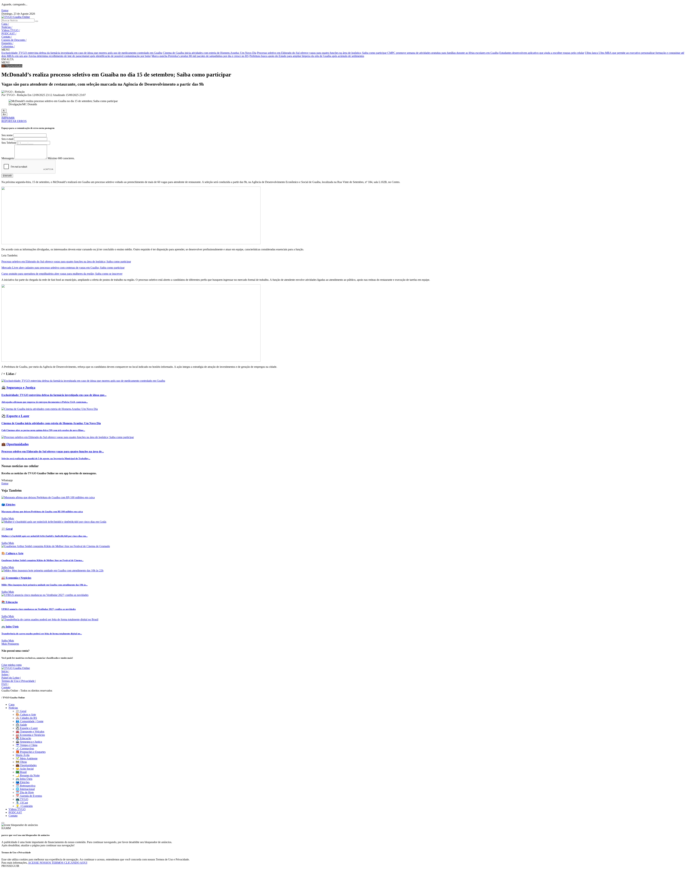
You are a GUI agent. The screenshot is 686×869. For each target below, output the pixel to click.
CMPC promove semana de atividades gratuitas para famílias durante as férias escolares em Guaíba (443, 52)
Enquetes (7, 43)
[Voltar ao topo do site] (2, 822)
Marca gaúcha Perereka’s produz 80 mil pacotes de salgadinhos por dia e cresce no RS (200, 56)
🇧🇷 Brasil (21, 772)
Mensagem (7, 158)
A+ (4, 114)
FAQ (4, 684)
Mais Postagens (10, 643)
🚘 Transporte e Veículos (30, 731)
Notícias (6, 27)
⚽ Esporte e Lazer (27, 728)
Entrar (4, 10)
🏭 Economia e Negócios (30, 734)
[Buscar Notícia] (36, 21)
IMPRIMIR (8, 117)
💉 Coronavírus (25, 748)
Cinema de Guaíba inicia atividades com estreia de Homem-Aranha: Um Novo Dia (209, 52)
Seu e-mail (7, 138)
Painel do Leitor (11, 677)
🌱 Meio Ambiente (27, 758)
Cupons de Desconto (13, 39)
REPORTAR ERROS (14, 121)
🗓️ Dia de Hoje (25, 792)
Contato (6, 36)
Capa (5, 23)
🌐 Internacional (25, 789)
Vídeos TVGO (10, 30)
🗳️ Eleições (22, 782)
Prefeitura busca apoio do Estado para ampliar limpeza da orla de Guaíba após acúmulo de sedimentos (306, 56)
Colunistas (8, 46)
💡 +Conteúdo (24, 806)
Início (5, 671)
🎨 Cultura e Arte (26, 714)
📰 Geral (21, 711)
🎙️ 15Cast (22, 802)
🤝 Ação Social (25, 768)
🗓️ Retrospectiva (25, 785)
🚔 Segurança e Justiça (29, 741)
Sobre (5, 674)
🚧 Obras (21, 761)
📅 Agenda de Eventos (29, 795)
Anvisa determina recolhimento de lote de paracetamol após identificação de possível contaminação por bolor (89, 56)
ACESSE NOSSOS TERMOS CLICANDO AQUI (57, 862)
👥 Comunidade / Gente (29, 721)
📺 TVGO (22, 799)
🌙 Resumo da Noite (28, 775)
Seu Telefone (8, 142)
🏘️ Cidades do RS (26, 717)
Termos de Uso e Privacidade (18, 680)
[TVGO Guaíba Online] (15, 16)
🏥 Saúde (21, 724)
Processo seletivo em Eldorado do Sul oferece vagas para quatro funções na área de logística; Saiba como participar (322, 52)
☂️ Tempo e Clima (26, 745)
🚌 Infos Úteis (24, 778)
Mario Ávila (22, 755)
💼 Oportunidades (26, 765)
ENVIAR (7, 175)
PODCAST (8, 33)
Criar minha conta (11, 664)
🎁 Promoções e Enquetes (31, 751)
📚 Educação (23, 738)
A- (4, 110)
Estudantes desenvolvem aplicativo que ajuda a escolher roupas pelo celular (541, 52)
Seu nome (7, 135)
